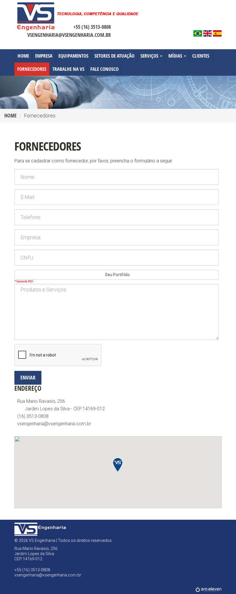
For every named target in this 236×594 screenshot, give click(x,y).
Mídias (175, 55)
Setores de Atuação (114, 55)
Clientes (200, 55)
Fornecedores (31, 69)
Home (23, 55)
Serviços (149, 55)
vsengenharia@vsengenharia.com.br (69, 34)
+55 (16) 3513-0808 (92, 26)
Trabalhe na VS (68, 69)
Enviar (27, 377)
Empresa (43, 55)
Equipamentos (73, 55)
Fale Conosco (104, 69)
